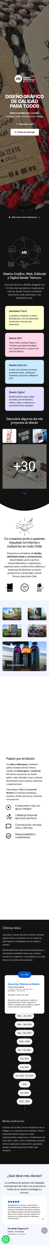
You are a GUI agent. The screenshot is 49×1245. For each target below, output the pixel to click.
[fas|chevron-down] (24, 493)
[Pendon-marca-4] (9, 436)
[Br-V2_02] (24, 466)
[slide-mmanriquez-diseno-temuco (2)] (24, 436)
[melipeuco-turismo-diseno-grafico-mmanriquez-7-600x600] (40, 436)
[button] (44, 1230)
